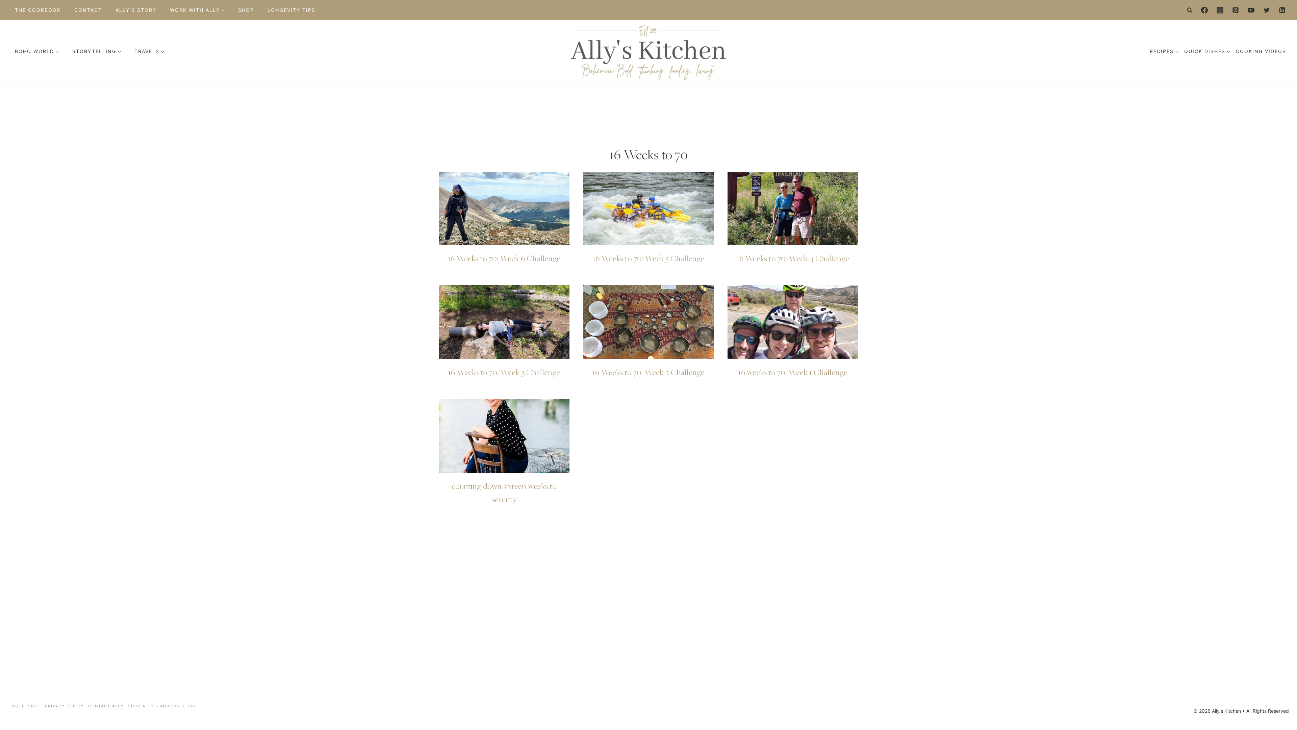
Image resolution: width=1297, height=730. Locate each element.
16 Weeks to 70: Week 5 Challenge (648, 258)
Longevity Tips (291, 10)
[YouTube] (1251, 10)
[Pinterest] (1235, 10)
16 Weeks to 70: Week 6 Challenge (504, 258)
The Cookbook (38, 10)
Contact (88, 10)
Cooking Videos (1261, 51)
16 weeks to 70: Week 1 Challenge (792, 372)
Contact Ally (106, 706)
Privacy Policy (64, 706)
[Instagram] (1220, 10)
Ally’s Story (136, 10)
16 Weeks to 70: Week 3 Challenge (504, 372)
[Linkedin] (1282, 10)
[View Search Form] (1190, 10)
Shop (246, 10)
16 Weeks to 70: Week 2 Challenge (648, 372)
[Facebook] (1204, 10)
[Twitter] (1266, 10)
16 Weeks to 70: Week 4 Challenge (793, 258)
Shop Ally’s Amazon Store (162, 706)
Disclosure (25, 706)
